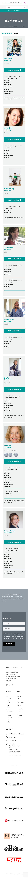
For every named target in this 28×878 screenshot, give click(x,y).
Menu (2, 7)
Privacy (19, 711)
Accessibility (21, 702)
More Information (13, 70)
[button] (25, 7)
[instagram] (7, 685)
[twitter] (9, 685)
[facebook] (12, 685)
